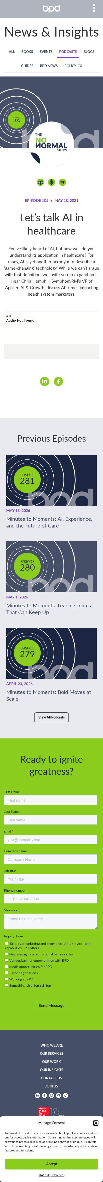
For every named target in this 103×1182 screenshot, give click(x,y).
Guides (27, 66)
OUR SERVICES (51, 1053)
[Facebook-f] (44, 1095)
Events (46, 52)
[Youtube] (58, 1095)
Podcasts (68, 52)
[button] (95, 1123)
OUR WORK (51, 1062)
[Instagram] (51, 1095)
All (12, 52)
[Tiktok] (65, 1095)
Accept (51, 1164)
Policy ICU (73, 66)
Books (27, 52)
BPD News (49, 66)
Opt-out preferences (51, 1175)
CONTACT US (51, 1078)
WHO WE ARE (51, 1045)
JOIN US (51, 1086)
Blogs (89, 52)
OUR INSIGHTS (51, 1070)
